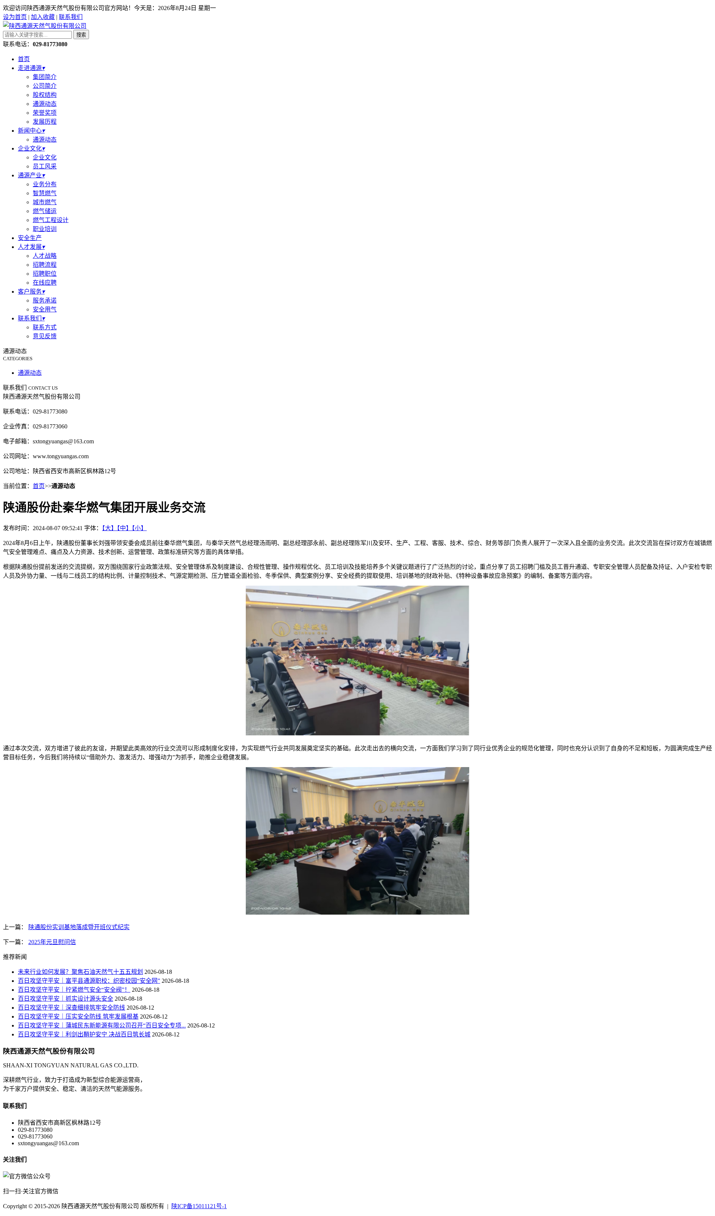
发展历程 (45, 121)
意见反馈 (45, 336)
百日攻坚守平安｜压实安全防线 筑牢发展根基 (78, 1016)
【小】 (139, 528)
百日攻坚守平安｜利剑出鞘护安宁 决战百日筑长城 (84, 1034)
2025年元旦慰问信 (52, 942)
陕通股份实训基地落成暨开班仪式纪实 (79, 927)
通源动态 (45, 104)
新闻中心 (31, 130)
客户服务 (31, 291)
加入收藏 (43, 17)
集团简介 (45, 77)
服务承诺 (45, 300)
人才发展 (31, 247)
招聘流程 (45, 265)
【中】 (124, 528)
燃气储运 (45, 211)
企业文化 (31, 148)
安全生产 (30, 238)
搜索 (81, 35)
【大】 (109, 528)
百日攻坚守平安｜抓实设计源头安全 (65, 998)
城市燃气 (45, 202)
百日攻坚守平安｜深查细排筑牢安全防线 (71, 1007)
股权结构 (45, 95)
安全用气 (45, 309)
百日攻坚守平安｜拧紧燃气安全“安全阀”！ (74, 990)
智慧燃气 (45, 193)
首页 (24, 59)
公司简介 (45, 86)
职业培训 (45, 229)
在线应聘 (45, 282)
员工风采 (45, 166)
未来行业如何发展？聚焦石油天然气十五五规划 (80, 972)
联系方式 (45, 327)
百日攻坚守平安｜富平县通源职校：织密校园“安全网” (89, 981)
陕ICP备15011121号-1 (199, 1206)
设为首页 (15, 17)
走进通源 (31, 68)
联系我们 (71, 17)
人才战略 (45, 256)
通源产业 (31, 175)
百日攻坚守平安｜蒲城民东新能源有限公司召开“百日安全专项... (102, 1025)
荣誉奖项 (45, 113)
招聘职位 (45, 273)
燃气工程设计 (51, 220)
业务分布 (45, 184)
